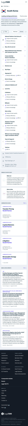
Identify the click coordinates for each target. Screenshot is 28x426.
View (24, 203)
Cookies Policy (13, 424)
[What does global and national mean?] (26, 31)
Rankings (6, 6)
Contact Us (18, 424)
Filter (6, 31)
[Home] (12, 2)
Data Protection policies (5, 424)
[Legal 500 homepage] (14, 414)
